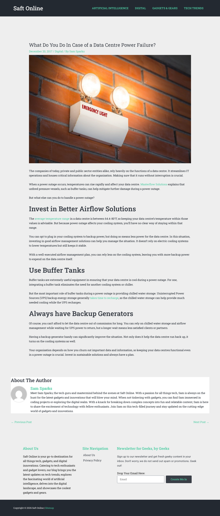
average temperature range (52, 218)
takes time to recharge (104, 298)
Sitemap (49, 507)
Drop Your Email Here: (131, 473)
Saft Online (28, 8)
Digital (59, 51)
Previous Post (21, 422)
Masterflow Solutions (153, 184)
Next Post (201, 422)
